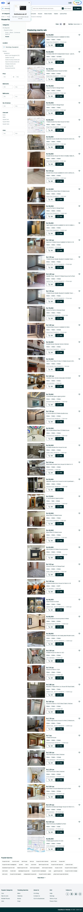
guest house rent (58, 869)
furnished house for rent (8, 866)
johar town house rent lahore (61, 873)
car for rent (53, 860)
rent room (4, 873)
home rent (13, 869)
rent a (26, 863)
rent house (24, 860)
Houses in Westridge (36, 16)
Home (2, 16)
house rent (62, 860)
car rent (21, 863)
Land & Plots (63, 13)
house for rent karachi (15, 873)
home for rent (69, 863)
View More (40, 876)
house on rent (58, 866)
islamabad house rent (23, 869)
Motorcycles (32, 13)
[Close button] (29, 2)
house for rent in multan (71, 869)
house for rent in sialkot (45, 873)
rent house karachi (34, 866)
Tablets (56, 13)
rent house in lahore (47, 866)
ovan (50, 869)
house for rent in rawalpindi (9, 863)
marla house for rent (22, 866)
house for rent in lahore (42, 860)
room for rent (15, 860)
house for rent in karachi (71, 866)
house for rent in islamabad (39, 869)
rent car (32, 860)
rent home (5, 869)
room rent (33, 863)
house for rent (5, 860)
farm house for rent (43, 863)
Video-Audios (48, 13)
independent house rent (30, 873)
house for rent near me (57, 863)
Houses (40, 13)
